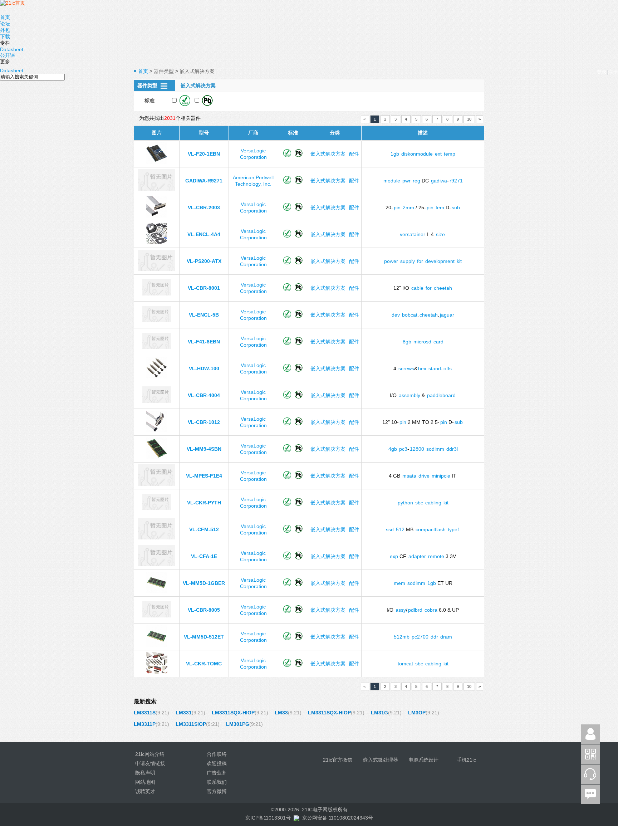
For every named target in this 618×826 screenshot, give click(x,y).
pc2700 (420, 637)
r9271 (456, 181)
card (438, 341)
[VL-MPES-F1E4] (156, 484)
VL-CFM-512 (204, 529)
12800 (417, 449)
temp (449, 154)
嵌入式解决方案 (327, 154)
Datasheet (11, 49)
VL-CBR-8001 (204, 288)
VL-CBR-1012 (204, 422)
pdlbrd (415, 610)
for (420, 261)
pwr (406, 181)
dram (446, 637)
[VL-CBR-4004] (156, 401)
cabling (433, 502)
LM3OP (417, 712)
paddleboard (441, 395)
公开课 (7, 55)
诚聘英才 (145, 791)
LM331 (184, 712)
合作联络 (217, 754)
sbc (419, 502)
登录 (602, 72)
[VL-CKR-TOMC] (156, 672)
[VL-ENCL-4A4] (156, 242)
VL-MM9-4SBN (204, 449)
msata (409, 476)
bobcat (409, 315)
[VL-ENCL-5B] (156, 320)
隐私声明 (145, 773)
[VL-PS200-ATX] (156, 269)
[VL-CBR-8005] (156, 616)
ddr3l (452, 449)
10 (469, 119)
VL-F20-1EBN (204, 154)
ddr (434, 637)
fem (440, 207)
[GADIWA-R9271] (156, 189)
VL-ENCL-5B (204, 315)
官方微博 (217, 791)
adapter (417, 556)
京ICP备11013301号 (268, 818)
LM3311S (145, 712)
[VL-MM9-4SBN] (156, 457)
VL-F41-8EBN (204, 341)
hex (422, 368)
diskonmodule (417, 154)
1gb (395, 154)
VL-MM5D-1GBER (204, 583)
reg (416, 181)
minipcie (441, 476)
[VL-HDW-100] (156, 377)
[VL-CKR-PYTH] (156, 508)
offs (447, 368)
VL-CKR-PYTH (204, 502)
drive (424, 476)
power (391, 261)
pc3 (403, 449)
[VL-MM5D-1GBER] (156, 591)
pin (397, 207)
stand (434, 368)
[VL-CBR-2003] (156, 216)
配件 (354, 154)
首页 (5, 17)
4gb (392, 449)
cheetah (443, 288)
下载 (5, 36)
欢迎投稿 (217, 763)
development (440, 261)
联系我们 (217, 782)
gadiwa (439, 181)
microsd (422, 341)
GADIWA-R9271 (203, 181)
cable (417, 288)
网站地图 (145, 782)
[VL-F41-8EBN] (156, 347)
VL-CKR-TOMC (204, 663)
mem (399, 583)
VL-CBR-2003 (204, 207)
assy (401, 610)
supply (407, 261)
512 (400, 529)
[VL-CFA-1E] (156, 564)
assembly (409, 395)
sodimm (435, 449)
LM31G (379, 712)
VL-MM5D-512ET (204, 637)
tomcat (405, 663)
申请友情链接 (150, 763)
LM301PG (237, 724)
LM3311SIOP (191, 724)
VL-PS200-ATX (204, 261)
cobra (431, 610)
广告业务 (217, 773)
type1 (454, 529)
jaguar (447, 315)
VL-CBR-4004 (204, 395)
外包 (5, 30)
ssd (390, 529)
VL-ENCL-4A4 (203, 234)
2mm (408, 207)
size (440, 234)
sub (456, 207)
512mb (401, 637)
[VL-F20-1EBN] (156, 162)
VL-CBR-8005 (204, 610)
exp (394, 556)
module (391, 181)
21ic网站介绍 (150, 754)
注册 (613, 72)
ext (438, 154)
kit (459, 261)
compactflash (431, 529)
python (405, 502)
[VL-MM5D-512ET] (156, 645)
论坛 (5, 23)
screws (406, 368)
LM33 (281, 712)
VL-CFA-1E (204, 556)
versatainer (412, 234)
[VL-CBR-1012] (156, 430)
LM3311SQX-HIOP (233, 712)
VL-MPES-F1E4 (204, 476)
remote (436, 556)
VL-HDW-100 (204, 368)
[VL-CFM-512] (156, 538)
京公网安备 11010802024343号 (337, 818)
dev (396, 315)
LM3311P (145, 724)
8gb (407, 341)
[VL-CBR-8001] (156, 294)
